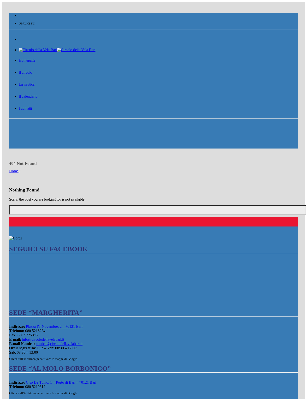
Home (13, 171)
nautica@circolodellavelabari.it (59, 344)
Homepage (27, 60)
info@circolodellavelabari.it (43, 339)
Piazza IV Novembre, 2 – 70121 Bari (54, 326)
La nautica (27, 84)
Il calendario (28, 96)
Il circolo (25, 72)
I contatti (25, 108)
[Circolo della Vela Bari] (57, 50)
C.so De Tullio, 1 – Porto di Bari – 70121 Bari (61, 382)
